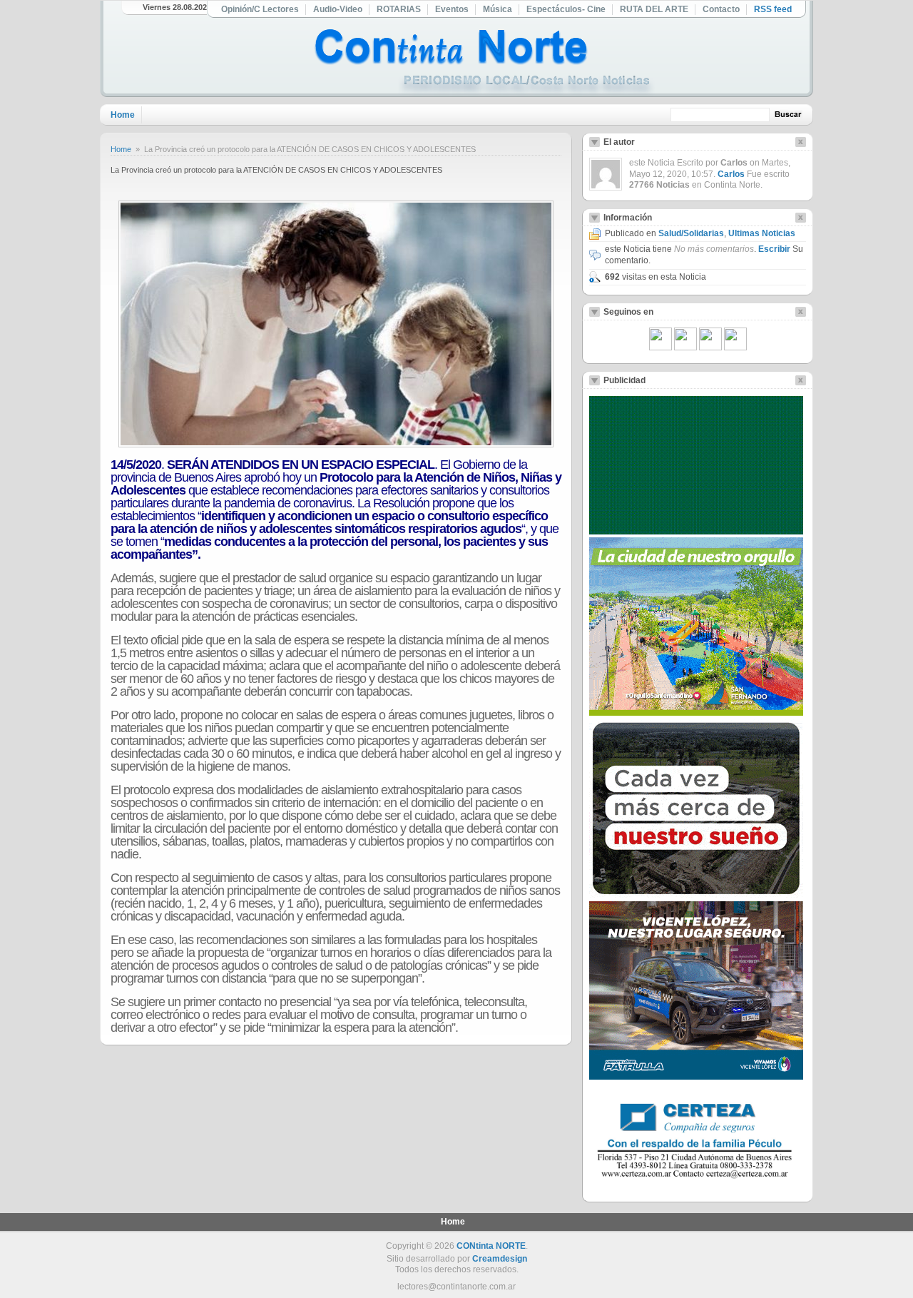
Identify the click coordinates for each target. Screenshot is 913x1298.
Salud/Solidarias (691, 233)
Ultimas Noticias (761, 233)
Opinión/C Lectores (260, 9)
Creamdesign (499, 1259)
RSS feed (773, 9)
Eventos (452, 9)
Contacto (721, 9)
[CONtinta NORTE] (484, 63)
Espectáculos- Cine (566, 9)
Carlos (731, 174)
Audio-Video (337, 9)
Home (123, 115)
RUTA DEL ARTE (654, 9)
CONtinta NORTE (491, 1246)
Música (497, 9)
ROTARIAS (399, 9)
